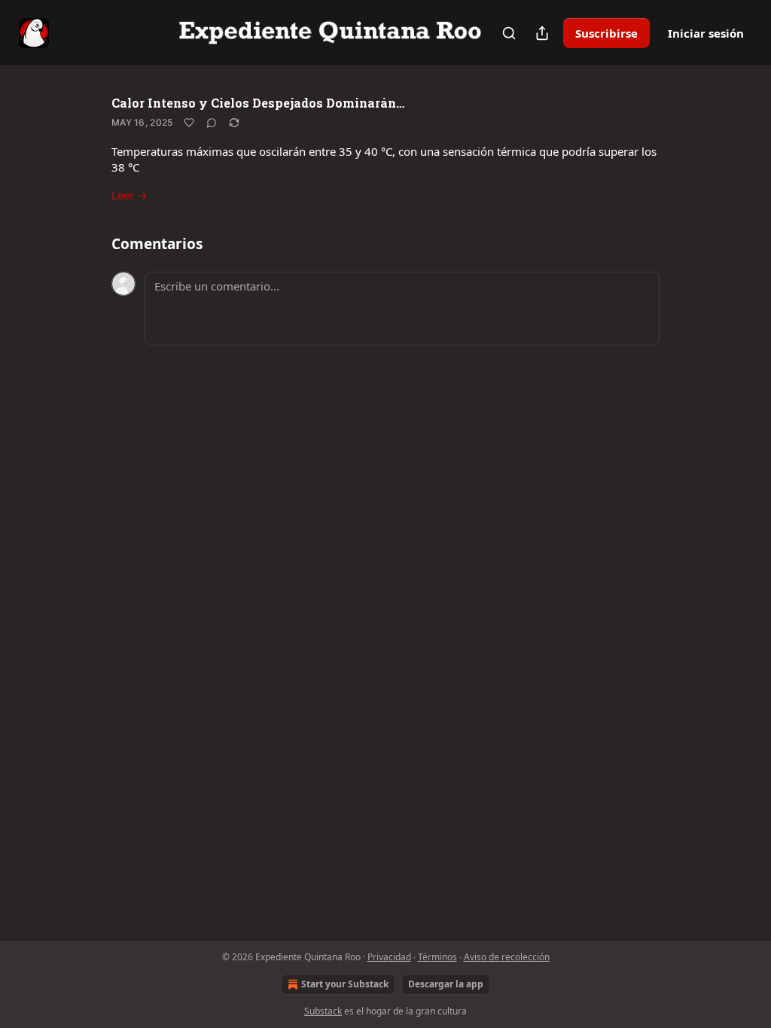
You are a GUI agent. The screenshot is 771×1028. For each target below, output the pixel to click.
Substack (323, 1011)
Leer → (129, 194)
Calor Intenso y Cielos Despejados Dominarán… (257, 103)
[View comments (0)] (211, 123)
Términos (437, 956)
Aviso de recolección (507, 956)
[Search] (509, 33)
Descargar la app (445, 984)
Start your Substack (345, 984)
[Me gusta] (189, 123)
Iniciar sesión (706, 33)
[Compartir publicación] (542, 33)
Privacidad (389, 956)
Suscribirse (606, 33)
